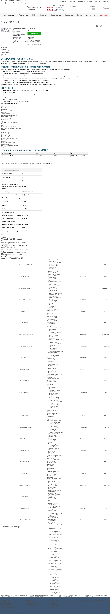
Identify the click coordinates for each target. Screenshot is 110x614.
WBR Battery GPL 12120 (25, 427)
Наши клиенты (30, 604)
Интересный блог (55, 606)
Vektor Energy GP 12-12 (25, 346)
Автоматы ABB (30, 606)
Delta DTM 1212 (24, 381)
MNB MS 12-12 (24, 323)
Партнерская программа (33, 603)
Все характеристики (18, 43)
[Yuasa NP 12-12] (6, 28)
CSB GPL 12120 (24, 473)
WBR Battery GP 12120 (25, 392)
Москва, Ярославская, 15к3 (79, 602)
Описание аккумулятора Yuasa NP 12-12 (12, 254)
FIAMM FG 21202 (24, 496)
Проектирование (6, 603)
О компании (29, 601)
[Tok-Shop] (13, 8)
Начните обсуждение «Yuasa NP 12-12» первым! (15, 249)
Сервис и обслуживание (8, 607)
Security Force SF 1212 (25, 265)
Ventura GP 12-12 (24, 369)
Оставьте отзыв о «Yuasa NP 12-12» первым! (14, 242)
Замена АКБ (4, 609)
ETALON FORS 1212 (25, 299)
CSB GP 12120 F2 (25, 450)
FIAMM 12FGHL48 (25, 520)
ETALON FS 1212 (24, 276)
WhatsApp (106, 600)
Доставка (53, 603)
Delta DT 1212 (24, 311)
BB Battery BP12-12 (24, 485)
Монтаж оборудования (7, 604)
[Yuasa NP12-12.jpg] (7, 31)
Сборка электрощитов (7, 606)
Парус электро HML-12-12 (25, 334)
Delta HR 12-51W (24, 438)
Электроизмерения (6, 601)
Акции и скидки (55, 604)
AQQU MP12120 (24, 357)
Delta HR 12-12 (24, 415)
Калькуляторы (5, 610)
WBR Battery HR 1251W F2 (25, 404)
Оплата (53, 601)
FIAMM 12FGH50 (24, 508)
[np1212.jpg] (5, 30)
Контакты (53, 607)
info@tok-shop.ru (76, 600)
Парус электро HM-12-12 (25, 288)
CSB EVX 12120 (24, 462)
